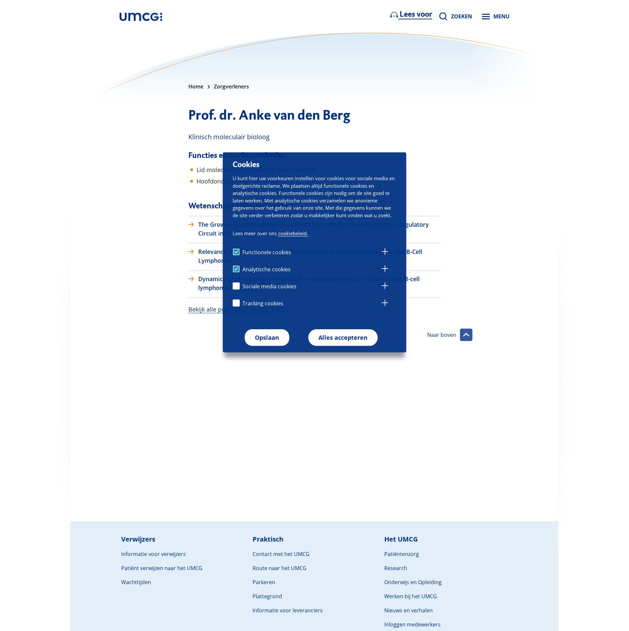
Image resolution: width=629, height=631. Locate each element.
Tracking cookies (262, 303)
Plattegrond (267, 596)
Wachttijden (136, 582)
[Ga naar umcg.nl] (141, 16)
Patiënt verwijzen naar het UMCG (161, 568)
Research (395, 568)
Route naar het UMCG (280, 568)
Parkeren (264, 582)
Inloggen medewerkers (412, 624)
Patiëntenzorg (401, 554)
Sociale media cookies (269, 286)
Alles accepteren (343, 337)
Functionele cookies (266, 252)
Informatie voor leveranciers (288, 610)
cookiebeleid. (293, 233)
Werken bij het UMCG (410, 596)
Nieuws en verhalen (408, 610)
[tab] (384, 253)
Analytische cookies (266, 269)
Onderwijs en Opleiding (413, 582)
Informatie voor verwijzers (153, 554)
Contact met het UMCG (281, 554)
